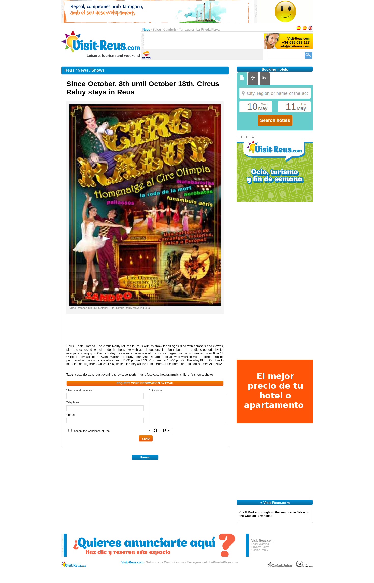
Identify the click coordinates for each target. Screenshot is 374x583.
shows (209, 374)
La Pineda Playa (208, 29)
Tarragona (186, 29)
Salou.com (153, 562)
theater (164, 374)
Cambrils (170, 29)
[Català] (304, 29)
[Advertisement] (203, 41)
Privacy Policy (260, 546)
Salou (157, 29)
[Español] (298, 29)
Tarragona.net (197, 562)
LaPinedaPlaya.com (223, 562)
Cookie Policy (259, 549)
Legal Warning (260, 543)
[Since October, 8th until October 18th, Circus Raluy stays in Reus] (145, 305)
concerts (130, 374)
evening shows (112, 374)
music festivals (148, 374)
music (174, 374)
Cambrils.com (174, 562)
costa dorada (84, 374)
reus (98, 374)
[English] (310, 29)
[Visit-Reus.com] (101, 52)
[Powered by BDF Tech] (304, 567)
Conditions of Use (99, 430)
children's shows (191, 374)
